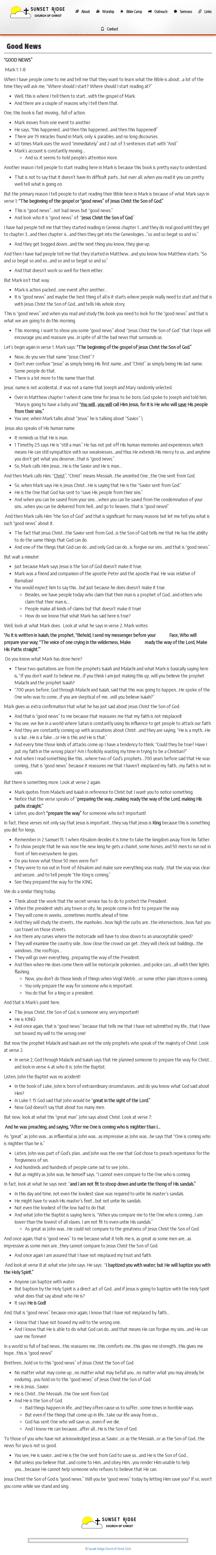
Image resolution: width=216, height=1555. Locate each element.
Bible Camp (134, 11)
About (85, 11)
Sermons (186, 11)
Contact (112, 29)
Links (208, 11)
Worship (108, 11)
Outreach (161, 11)
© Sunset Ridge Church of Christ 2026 (108, 1549)
